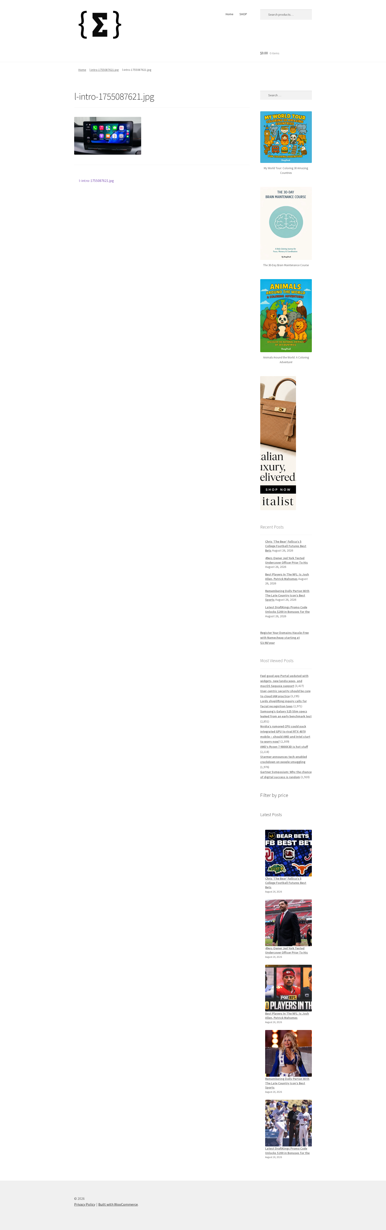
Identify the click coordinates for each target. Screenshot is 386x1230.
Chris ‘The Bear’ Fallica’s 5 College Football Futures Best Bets (285, 545)
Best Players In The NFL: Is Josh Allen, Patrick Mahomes (287, 576)
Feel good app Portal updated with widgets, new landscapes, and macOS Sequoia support (284, 681)
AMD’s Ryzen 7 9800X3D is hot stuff (284, 747)
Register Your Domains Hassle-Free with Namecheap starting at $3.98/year (284, 638)
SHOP (243, 14)
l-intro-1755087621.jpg (104, 70)
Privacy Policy (84, 1204)
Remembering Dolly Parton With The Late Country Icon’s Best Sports (287, 595)
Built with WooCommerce (118, 1204)
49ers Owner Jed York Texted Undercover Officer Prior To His (286, 560)
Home (229, 14)
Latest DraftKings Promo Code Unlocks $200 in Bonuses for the (287, 609)
